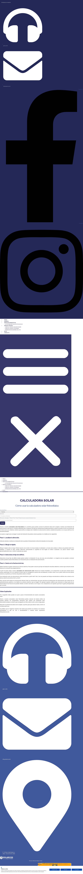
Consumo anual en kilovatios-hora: (29, 517)
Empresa (6, 321)
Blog (5, 331)
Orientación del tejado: (4, 517)
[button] (35, 405)
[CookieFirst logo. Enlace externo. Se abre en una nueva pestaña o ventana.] (1, 867)
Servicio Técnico (8, 325)
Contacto (6, 332)
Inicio (5, 319)
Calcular (2, 523)
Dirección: (2, 513)
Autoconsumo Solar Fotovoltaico (14, 324)
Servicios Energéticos (10, 322)
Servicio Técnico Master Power (13, 327)
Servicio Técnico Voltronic (12, 328)
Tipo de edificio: (3, 510)
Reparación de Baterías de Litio (13, 329)
